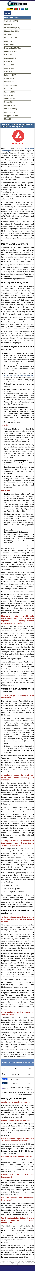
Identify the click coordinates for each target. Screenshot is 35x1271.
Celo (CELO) (8, 34)
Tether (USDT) (9, 92)
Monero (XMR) (9, 68)
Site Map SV (16, 1263)
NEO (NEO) (8, 72)
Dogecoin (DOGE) (10, 51)
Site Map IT (9, 1263)
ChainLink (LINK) (10, 38)
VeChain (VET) (9, 112)
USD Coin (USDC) (10, 109)
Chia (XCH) (8, 41)
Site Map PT (24, 1263)
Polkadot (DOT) (10, 75)
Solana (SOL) (9, 88)
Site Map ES (27, 1261)
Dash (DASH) (9, 45)
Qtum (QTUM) (9, 78)
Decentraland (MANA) (12, 48)
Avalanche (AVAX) (11, 21)
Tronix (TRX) (8, 102)
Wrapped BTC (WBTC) (12, 116)
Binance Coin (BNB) (11, 31)
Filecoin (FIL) (9, 61)
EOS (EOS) (8, 55)
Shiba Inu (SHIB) (10, 85)
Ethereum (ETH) (10, 58)
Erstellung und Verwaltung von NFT (19, 375)
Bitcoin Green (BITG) (12, 28)
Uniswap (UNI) (9, 105)
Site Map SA (31, 1263)
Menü (7, 13)
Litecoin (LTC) (9, 65)
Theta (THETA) (9, 99)
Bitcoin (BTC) (9, 24)
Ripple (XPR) (9, 82)
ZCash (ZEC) (8, 119)
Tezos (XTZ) (8, 95)
